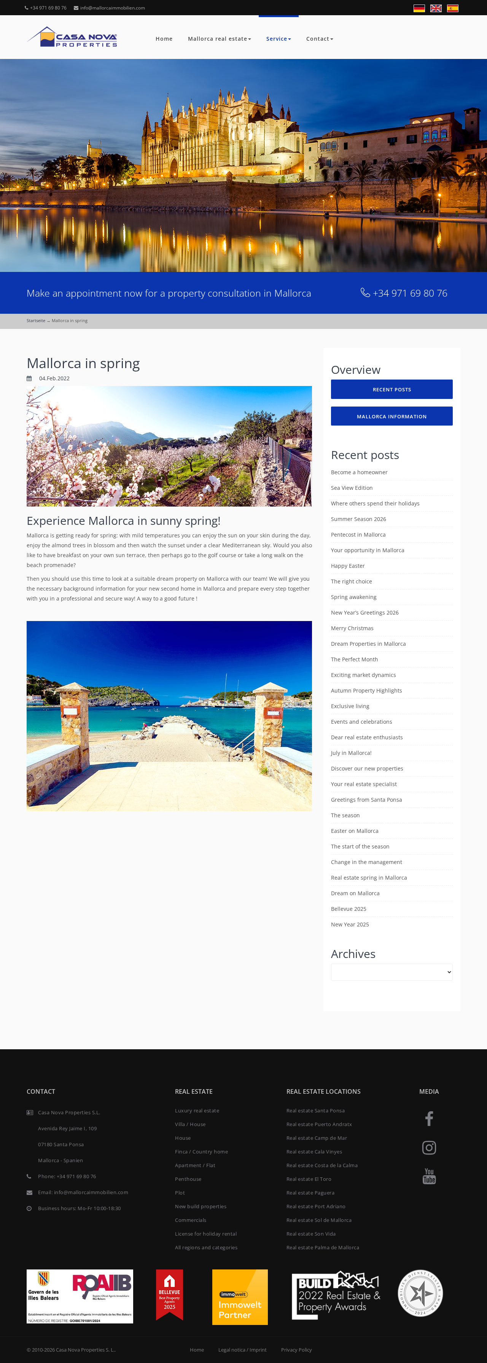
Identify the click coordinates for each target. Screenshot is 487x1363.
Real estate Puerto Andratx (319, 1124)
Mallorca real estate (217, 38)
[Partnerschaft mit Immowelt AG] (240, 1296)
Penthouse (188, 1179)
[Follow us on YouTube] (429, 1176)
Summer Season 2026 (358, 519)
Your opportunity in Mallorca (367, 550)
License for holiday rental (206, 1233)
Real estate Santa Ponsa (315, 1110)
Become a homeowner (359, 472)
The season (345, 815)
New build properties (200, 1206)
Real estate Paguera (310, 1192)
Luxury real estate (197, 1110)
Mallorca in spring (83, 363)
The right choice (351, 581)
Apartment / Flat (195, 1165)
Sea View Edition (352, 487)
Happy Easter (348, 565)
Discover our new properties (367, 768)
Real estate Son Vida (311, 1233)
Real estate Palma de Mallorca (323, 1247)
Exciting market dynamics (363, 674)
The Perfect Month (354, 659)
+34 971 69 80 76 (48, 8)
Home (164, 38)
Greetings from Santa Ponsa (366, 799)
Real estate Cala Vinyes (314, 1151)
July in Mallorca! (351, 752)
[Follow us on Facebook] (429, 1118)
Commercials (191, 1220)
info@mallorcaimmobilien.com (112, 8)
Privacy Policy (296, 1349)
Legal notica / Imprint (242, 1349)
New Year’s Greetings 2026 (365, 612)
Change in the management (366, 862)
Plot (180, 1192)
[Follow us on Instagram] (429, 1147)
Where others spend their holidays (375, 503)
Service (276, 38)
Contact (317, 38)
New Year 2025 (350, 924)
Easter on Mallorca (355, 830)
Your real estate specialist (364, 784)
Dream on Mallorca (355, 893)
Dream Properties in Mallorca (368, 643)
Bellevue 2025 (348, 908)
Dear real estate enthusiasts (367, 737)
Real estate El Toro (309, 1179)
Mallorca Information (392, 416)
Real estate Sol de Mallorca (319, 1220)
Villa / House (190, 1124)
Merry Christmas (352, 628)
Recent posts (392, 389)
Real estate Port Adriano (316, 1206)
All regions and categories (206, 1247)
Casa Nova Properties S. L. (85, 1349)
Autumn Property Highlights (366, 690)
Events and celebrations (361, 721)
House (183, 1137)
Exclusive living (350, 706)
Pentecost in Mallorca (358, 534)
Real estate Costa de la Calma (322, 1165)
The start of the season (360, 846)
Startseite (36, 320)
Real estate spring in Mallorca (369, 877)
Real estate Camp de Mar (316, 1137)
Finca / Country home (201, 1151)
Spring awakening (354, 596)
